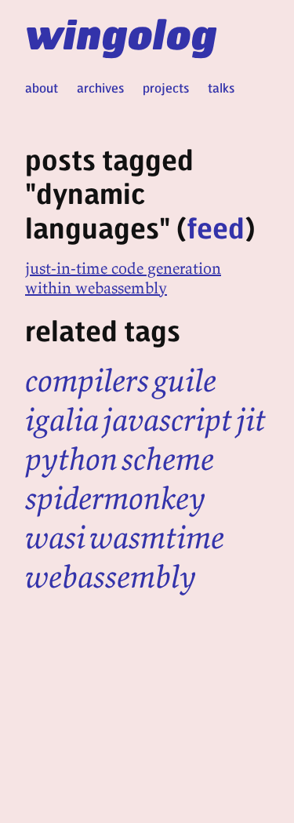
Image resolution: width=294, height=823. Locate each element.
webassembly (110, 576)
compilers (87, 380)
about (41, 87)
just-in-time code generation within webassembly (123, 277)
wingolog (121, 33)
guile (184, 380)
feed (216, 227)
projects (166, 87)
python (71, 459)
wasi (55, 537)
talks (221, 87)
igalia (62, 419)
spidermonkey (115, 498)
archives (100, 87)
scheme (168, 459)
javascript (167, 419)
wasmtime (156, 537)
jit (251, 419)
